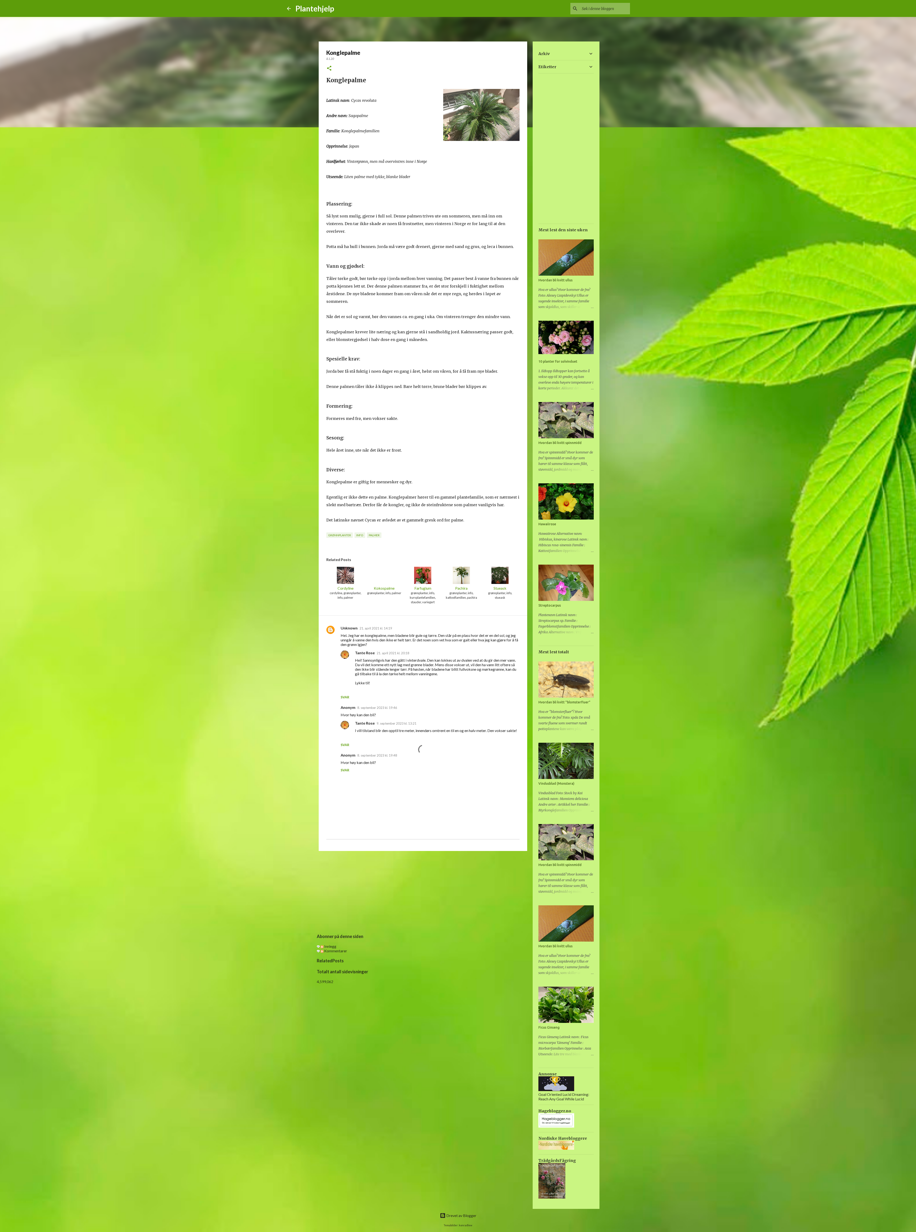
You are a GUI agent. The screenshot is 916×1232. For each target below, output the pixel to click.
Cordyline (346, 588)
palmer (374, 535)
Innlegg (329, 946)
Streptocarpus (549, 605)
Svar (345, 697)
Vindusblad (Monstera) (556, 783)
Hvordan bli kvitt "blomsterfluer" (564, 702)
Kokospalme (384, 588)
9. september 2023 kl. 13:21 (396, 723)
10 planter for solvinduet (557, 361)
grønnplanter (339, 535)
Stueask (500, 588)
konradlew (465, 1225)
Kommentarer (335, 950)
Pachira (461, 588)
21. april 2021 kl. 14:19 (375, 628)
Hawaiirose (547, 524)
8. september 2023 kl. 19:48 (377, 755)
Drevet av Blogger (461, 1215)
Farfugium (422, 588)
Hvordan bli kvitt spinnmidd (560, 443)
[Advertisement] (423, 891)
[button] (329, 68)
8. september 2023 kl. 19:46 (377, 708)
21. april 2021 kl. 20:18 (393, 653)
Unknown (349, 628)
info (359, 535)
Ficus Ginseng (549, 1027)
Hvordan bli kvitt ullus (555, 280)
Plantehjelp (315, 8)
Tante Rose (365, 652)
